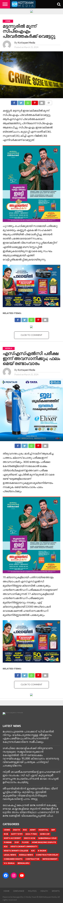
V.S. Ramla (9, 863)
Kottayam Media (26, 42)
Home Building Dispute (44, 842)
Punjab (7, 842)
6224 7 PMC (31, 834)
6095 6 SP (45, 834)
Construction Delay (47, 855)
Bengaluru (23, 863)
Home (6, 891)
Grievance (18, 891)
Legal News (10, 855)
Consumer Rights (13, 859)
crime (7, 830)
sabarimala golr (47, 838)
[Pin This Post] (35, 102)
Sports (55, 891)
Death (16, 830)
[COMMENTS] (48, 102)
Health (44, 891)
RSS (25, 830)
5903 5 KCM (29, 838)
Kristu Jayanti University (24, 846)
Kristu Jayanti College (16, 851)
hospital (43, 830)
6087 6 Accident (12, 838)
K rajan (42, 851)
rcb (6, 834)
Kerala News (26, 855)
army (32, 830)
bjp (53, 830)
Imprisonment (50, 859)
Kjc (33, 851)
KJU (5, 846)
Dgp (17, 842)
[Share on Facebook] (14, 102)
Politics (32, 891)
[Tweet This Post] (21, 102)
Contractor (32, 859)
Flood (25, 842)
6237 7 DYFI (16, 834)
